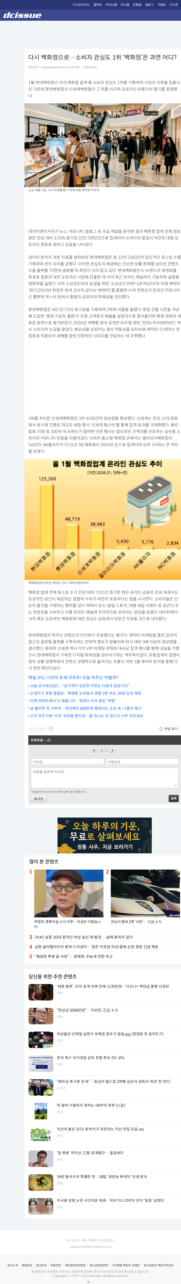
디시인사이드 (81, 5)
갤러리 (97, 5)
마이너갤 (111, 5)
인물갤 (137, 5)
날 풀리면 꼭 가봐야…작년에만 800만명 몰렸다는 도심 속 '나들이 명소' (86, 708)
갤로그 (149, 5)
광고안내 (41, 1265)
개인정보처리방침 (75, 1265)
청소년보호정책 (99, 1265)
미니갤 (125, 5)
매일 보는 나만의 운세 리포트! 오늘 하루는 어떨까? (73, 677)
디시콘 (174, 5)
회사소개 (12, 1265)
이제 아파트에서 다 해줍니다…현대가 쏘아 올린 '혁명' (73, 701)
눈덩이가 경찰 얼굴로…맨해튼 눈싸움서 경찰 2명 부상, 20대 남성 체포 (85, 693)
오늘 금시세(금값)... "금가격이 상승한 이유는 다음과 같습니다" (80, 686)
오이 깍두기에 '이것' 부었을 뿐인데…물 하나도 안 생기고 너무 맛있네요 (86, 716)
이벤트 (161, 5)
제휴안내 (27, 1265)
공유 (51, 729)
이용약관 (55, 1265)
